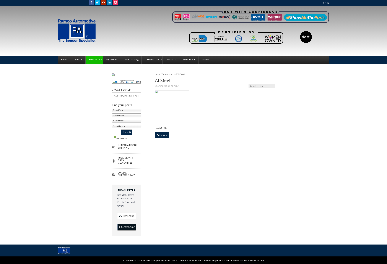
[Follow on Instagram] (115, 2)
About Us (77, 59)
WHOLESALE (189, 59)
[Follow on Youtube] (103, 2)
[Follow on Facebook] (91, 2)
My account (112, 59)
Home (64, 59)
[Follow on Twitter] (97, 2)
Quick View (162, 135)
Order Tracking (131, 59)
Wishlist (205, 59)
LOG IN (325, 3)
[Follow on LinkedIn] (109, 2)
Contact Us (171, 59)
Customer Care (152, 59)
